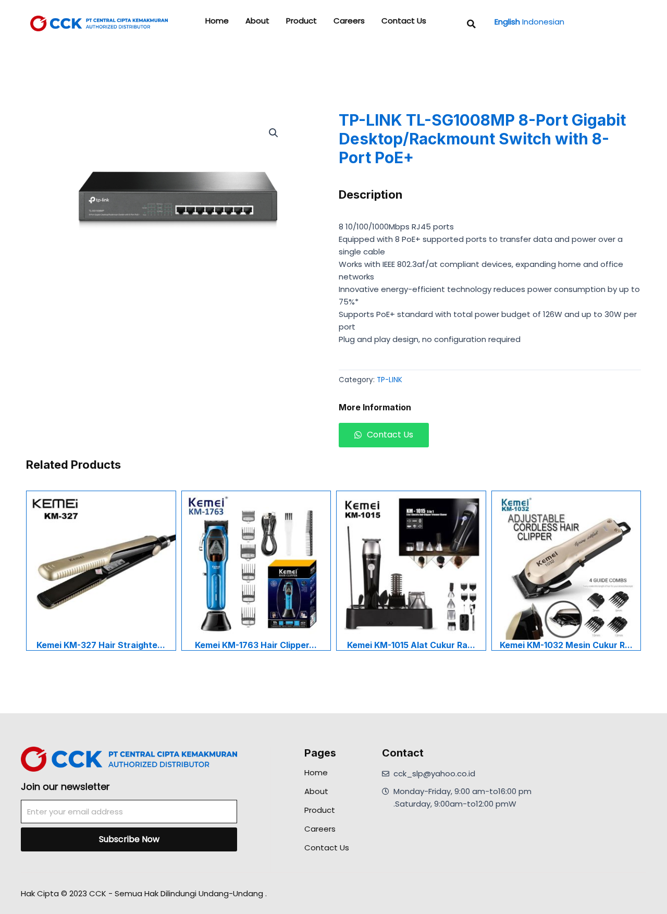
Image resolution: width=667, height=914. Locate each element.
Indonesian (543, 21)
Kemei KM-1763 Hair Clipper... (256, 645)
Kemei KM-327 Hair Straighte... (100, 645)
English (507, 21)
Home (217, 21)
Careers (349, 21)
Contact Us (403, 21)
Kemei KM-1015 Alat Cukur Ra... (411, 645)
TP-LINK (389, 380)
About (257, 21)
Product (301, 21)
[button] (471, 24)
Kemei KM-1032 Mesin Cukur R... (566, 645)
